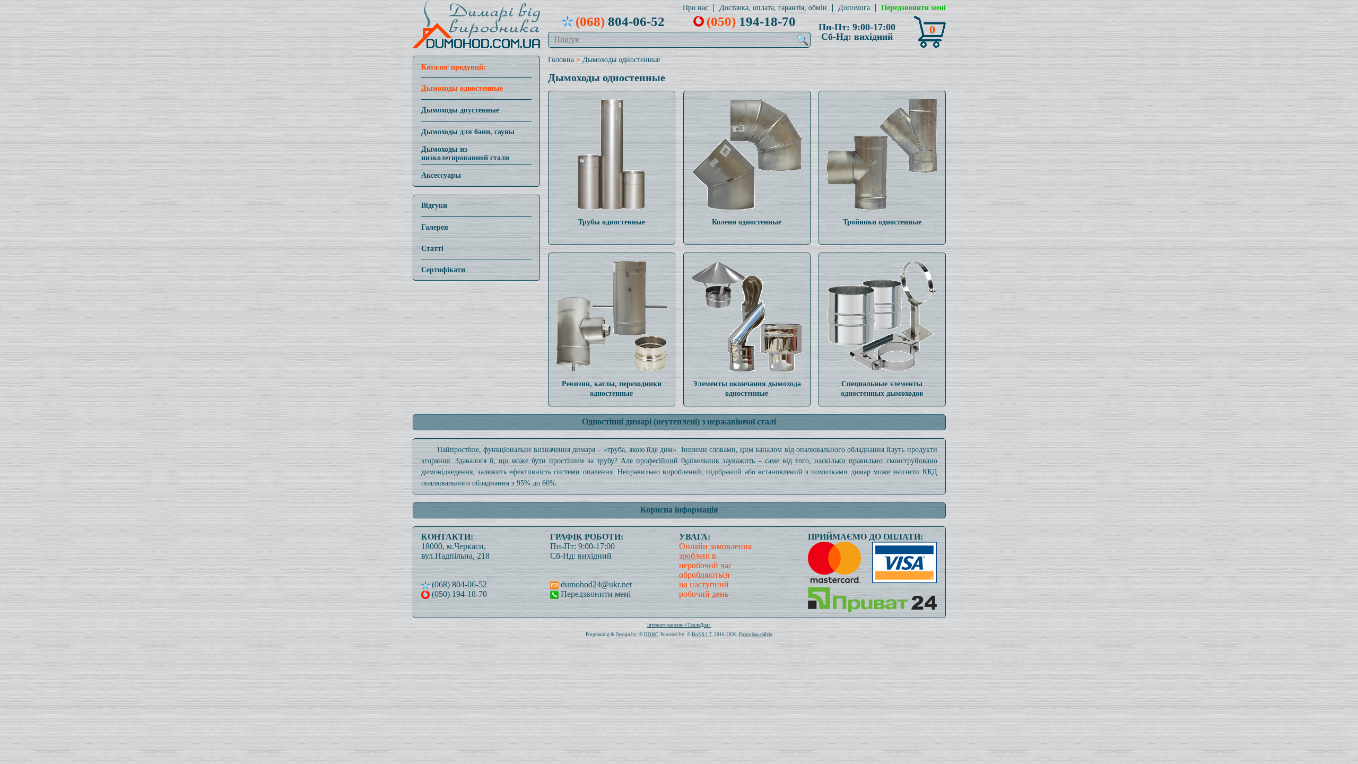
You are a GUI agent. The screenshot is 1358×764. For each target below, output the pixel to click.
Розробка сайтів (755, 634)
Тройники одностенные (882, 222)
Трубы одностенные (611, 222)
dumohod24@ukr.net (595, 584)
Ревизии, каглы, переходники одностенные (611, 388)
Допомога (854, 8)
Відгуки (434, 206)
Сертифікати (443, 270)
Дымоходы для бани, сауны (468, 132)
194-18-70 (751, 21)
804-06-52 (620, 21)
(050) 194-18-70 (458, 593)
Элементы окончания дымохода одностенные (746, 388)
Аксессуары (441, 175)
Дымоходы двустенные (460, 110)
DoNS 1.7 (702, 634)
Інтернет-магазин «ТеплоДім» (679, 625)
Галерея (434, 227)
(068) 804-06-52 (458, 584)
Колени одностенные (746, 222)
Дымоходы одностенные (462, 88)
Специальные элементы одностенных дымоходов (882, 388)
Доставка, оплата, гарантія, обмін (773, 8)
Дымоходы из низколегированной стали (465, 153)
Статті (432, 249)
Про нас (695, 8)
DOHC (651, 634)
